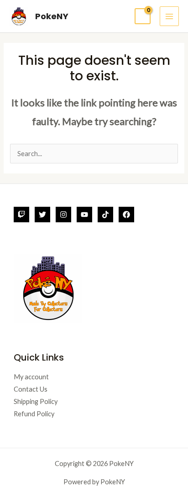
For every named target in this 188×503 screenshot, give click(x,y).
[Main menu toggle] (169, 16)
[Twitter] (42, 214)
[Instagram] (63, 214)
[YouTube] (84, 214)
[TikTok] (105, 214)
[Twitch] (21, 214)
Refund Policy (34, 414)
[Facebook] (126, 214)
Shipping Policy (35, 401)
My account (31, 377)
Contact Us (30, 389)
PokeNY (51, 16)
